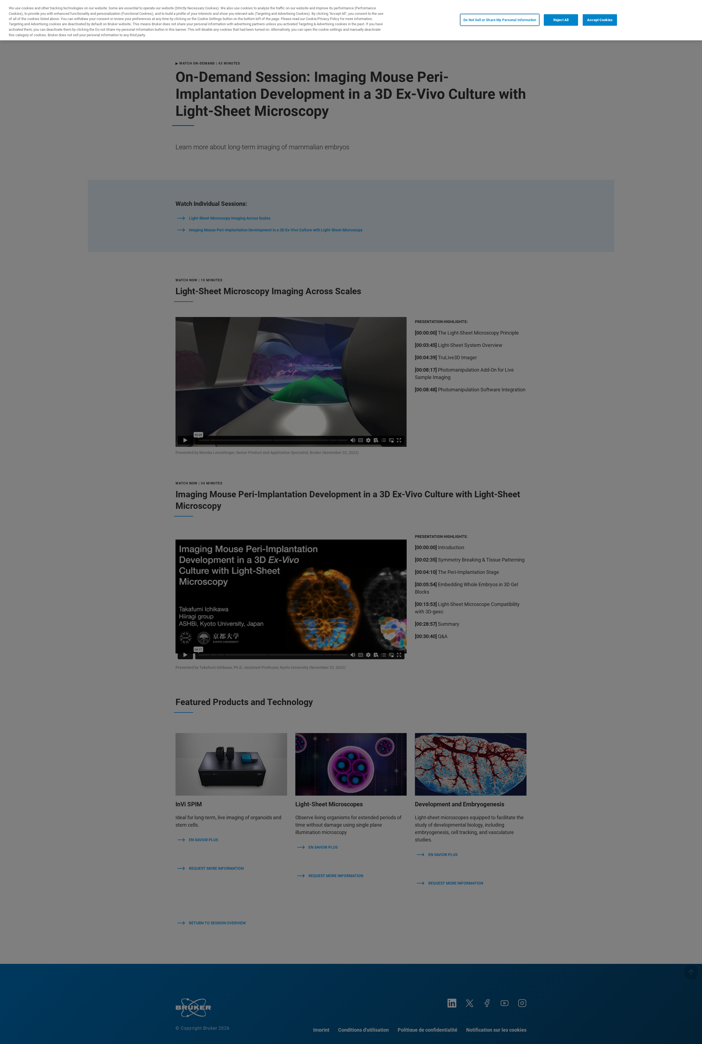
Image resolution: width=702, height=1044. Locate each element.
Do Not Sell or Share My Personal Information (499, 20)
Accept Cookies (600, 20)
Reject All (560, 20)
